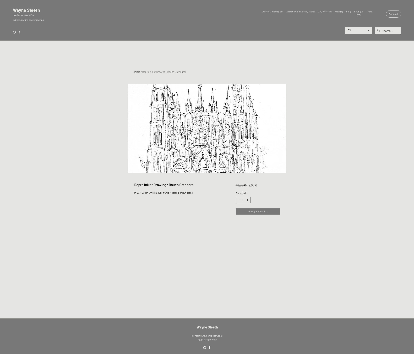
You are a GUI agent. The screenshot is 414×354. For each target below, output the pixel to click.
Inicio (137, 71)
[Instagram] (14, 32)
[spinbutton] (243, 200)
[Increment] (248, 200)
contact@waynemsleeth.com (207, 335)
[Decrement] (238, 200)
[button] (358, 15)
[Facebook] (19, 32)
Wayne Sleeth (26, 10)
